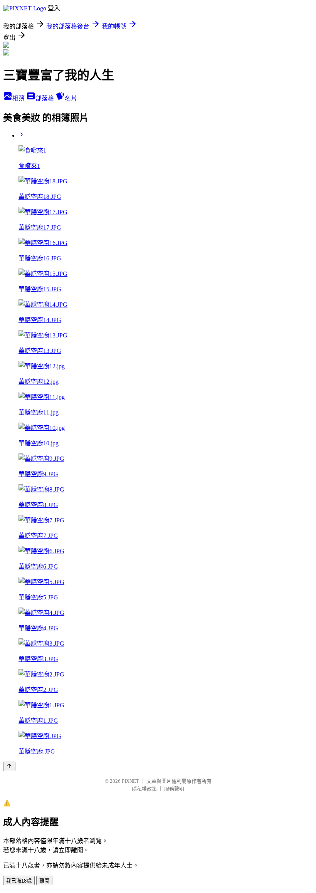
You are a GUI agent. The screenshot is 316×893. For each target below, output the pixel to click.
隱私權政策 (144, 789)
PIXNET (130, 781)
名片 (71, 98)
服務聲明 (174, 789)
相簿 (19, 98)
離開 (44, 881)
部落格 (45, 98)
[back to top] (9, 766)
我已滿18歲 (19, 881)
